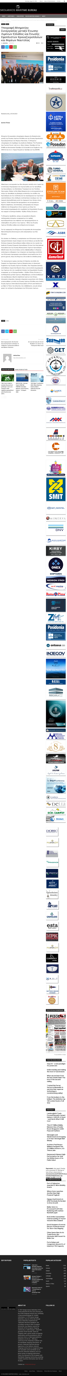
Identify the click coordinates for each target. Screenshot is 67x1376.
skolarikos (5, 43)
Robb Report (50, 1109)
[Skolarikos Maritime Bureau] (33, 8)
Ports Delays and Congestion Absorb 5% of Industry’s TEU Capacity (56, 1244)
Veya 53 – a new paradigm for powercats (56, 1065)
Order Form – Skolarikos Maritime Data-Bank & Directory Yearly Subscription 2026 (37, 1268)
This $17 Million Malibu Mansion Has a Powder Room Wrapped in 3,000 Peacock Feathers (55, 1128)
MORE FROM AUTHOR (21, 369)
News (7, 24)
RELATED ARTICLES (7, 369)
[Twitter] (7, 47)
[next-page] (5, 397)
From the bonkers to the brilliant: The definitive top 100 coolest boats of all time (56, 1100)
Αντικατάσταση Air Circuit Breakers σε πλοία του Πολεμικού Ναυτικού (35, 343)
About (41, 1)
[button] (64, 1)
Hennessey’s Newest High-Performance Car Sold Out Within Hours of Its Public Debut (56, 1157)
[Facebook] (3, 47)
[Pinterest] (11, 47)
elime (7, 320)
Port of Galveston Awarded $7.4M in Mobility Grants (56, 1185)
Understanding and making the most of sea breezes (56, 1071)
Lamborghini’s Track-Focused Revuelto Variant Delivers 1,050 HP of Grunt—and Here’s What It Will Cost (56, 1117)
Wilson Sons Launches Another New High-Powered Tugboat (55, 1193)
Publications (20, 16)
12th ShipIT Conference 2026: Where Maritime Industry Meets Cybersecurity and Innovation (37, 387)
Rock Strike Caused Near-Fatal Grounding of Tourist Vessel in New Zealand (56, 1218)
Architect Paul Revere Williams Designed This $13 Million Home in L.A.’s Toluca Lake (55, 1147)
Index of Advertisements (49, 1)
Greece (7, 20)
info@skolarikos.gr (30, 1364)
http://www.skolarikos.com (19, 357)
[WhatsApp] (15, 47)
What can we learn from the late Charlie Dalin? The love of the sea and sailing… (56, 1078)
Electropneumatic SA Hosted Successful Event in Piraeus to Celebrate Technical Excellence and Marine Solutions (10, 344)
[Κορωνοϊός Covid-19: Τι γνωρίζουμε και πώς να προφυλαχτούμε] (27, 1289)
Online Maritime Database (32, 16)
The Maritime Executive (53, 1179)
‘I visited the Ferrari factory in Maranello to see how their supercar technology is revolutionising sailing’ (55, 1089)
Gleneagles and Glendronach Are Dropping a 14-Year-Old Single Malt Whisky (56, 1137)
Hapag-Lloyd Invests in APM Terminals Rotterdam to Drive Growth (56, 1201)
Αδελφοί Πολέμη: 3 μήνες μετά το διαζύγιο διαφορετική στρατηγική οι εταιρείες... (37, 1279)
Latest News (11, 16)
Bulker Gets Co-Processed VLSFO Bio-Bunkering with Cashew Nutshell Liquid (55, 1210)
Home (3, 16)
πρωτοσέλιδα (58, 1054)
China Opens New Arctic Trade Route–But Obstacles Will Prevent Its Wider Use (56, 1235)
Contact (58, 1)
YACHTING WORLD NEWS (54, 1060)
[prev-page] (2, 397)
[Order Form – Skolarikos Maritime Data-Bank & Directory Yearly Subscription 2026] (27, 1266)
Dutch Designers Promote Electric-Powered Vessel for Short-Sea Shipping (56, 1226)
